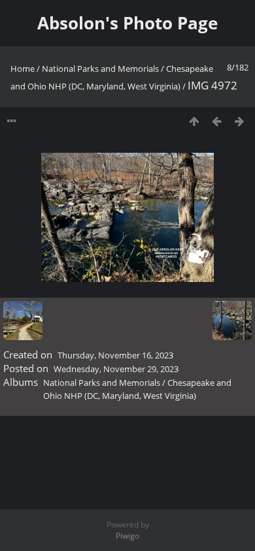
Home (22, 68)
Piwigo (127, 535)
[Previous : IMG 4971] (216, 121)
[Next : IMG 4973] (239, 121)
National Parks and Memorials (100, 68)
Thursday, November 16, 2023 (115, 355)
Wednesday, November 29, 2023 (116, 369)
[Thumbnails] (193, 121)
